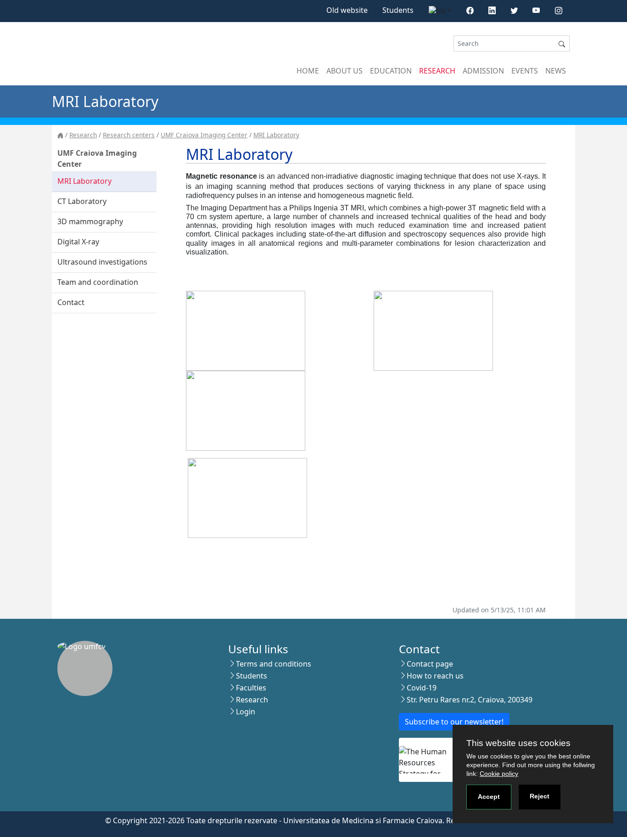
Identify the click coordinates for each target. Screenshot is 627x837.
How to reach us (435, 676)
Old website (347, 10)
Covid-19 (422, 688)
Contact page (430, 664)
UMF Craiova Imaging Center (204, 134)
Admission (483, 71)
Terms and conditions (273, 664)
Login (245, 712)
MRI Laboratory (276, 134)
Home (308, 71)
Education (391, 71)
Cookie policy (499, 773)
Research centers (129, 134)
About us (344, 71)
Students (398, 10)
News (555, 71)
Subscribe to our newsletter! (454, 722)
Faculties (251, 688)
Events (524, 71)
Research (437, 71)
